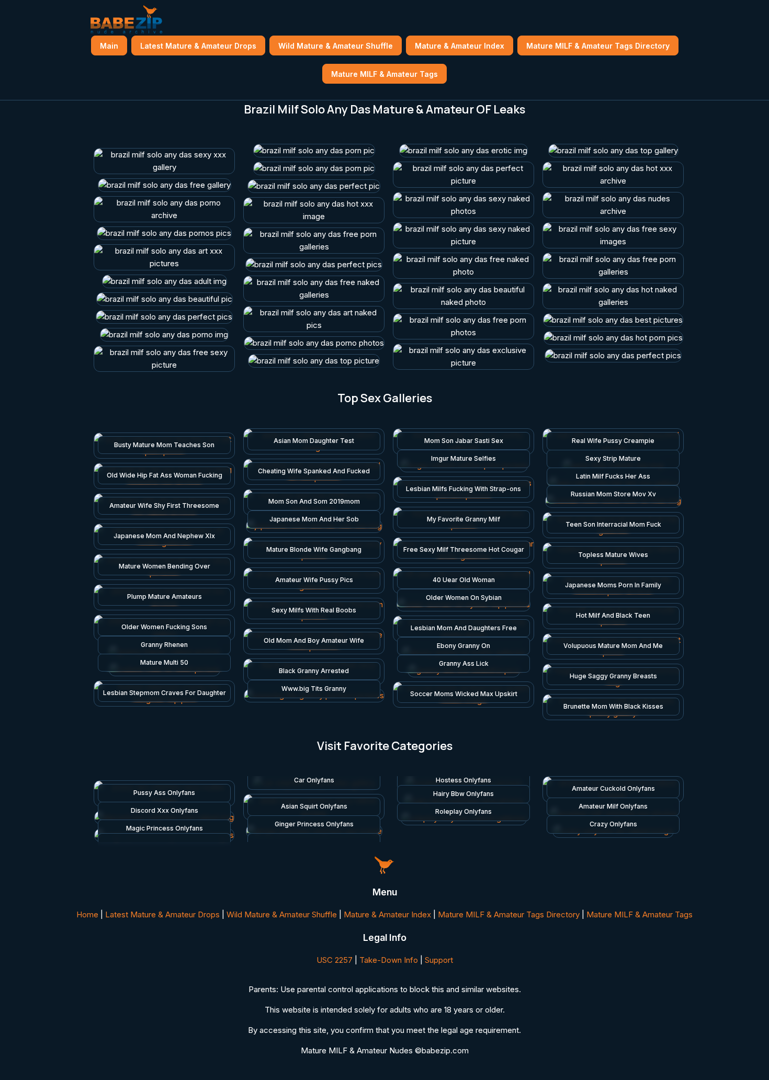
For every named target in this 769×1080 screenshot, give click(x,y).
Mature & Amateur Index (459, 45)
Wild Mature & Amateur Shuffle (335, 45)
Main (109, 45)
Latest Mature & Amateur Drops (198, 45)
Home (87, 914)
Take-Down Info (388, 960)
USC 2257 (334, 960)
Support (439, 960)
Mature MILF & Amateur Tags (384, 74)
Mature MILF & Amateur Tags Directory (598, 45)
